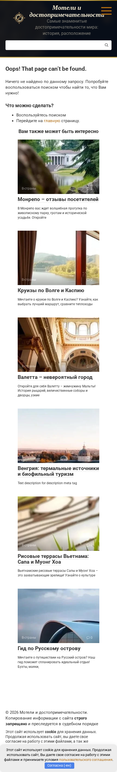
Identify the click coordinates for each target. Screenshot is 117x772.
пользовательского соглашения (85, 760)
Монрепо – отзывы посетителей (58, 199)
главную (52, 120)
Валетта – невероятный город (55, 377)
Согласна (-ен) (59, 765)
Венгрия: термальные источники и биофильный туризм (58, 471)
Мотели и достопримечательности (66, 11)
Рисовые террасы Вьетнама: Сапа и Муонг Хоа (53, 559)
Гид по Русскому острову (49, 648)
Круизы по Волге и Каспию (51, 290)
